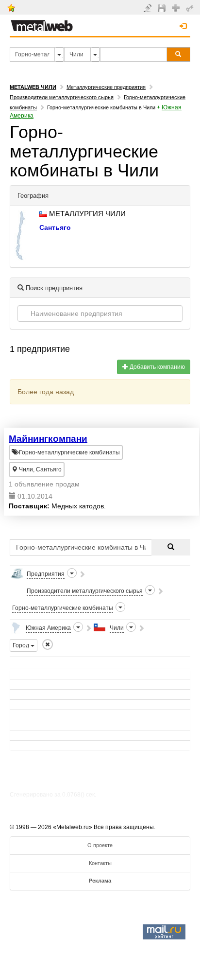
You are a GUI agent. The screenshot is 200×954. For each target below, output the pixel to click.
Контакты (100, 863)
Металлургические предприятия (106, 87)
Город (22, 645)
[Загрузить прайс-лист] (163, 7)
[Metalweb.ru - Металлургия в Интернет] (42, 23)
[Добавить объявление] (149, 7)
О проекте (100, 845)
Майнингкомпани (48, 439)
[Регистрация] (177, 7)
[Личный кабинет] (191, 7)
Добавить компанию (156, 367)
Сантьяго (55, 227)
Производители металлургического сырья (62, 97)
